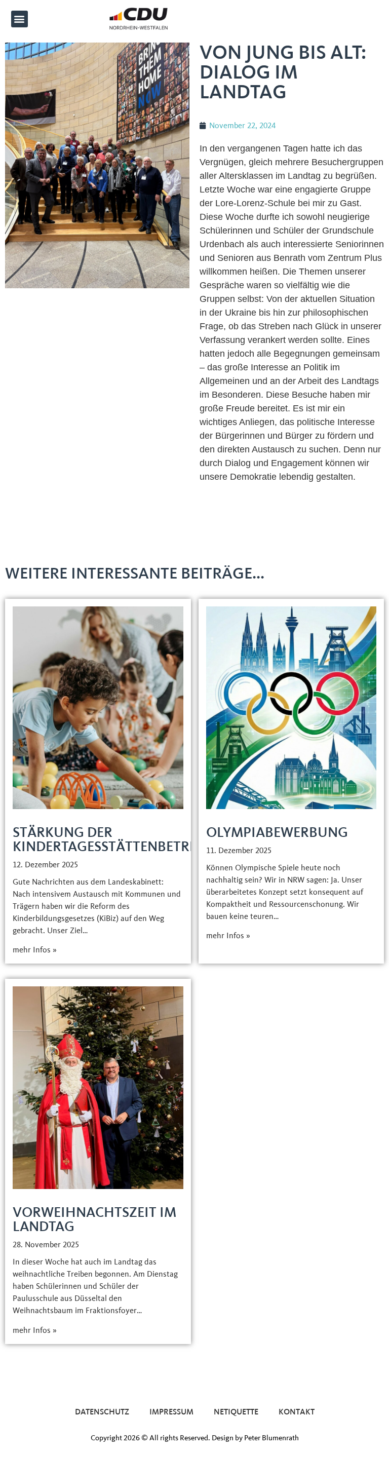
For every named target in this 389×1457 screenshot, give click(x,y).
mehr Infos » (35, 950)
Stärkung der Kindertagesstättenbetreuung (125, 839)
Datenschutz (102, 1411)
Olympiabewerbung (277, 832)
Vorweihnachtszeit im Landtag (94, 1219)
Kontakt (297, 1411)
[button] (19, 19)
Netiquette (236, 1411)
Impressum (171, 1411)
